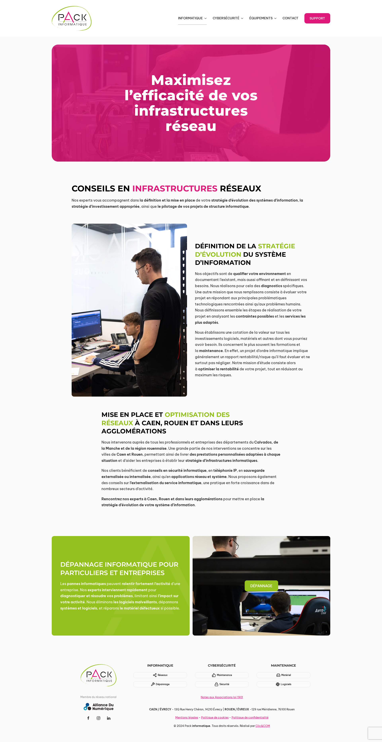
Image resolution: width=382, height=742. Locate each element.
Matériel (286, 675)
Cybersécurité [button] (226, 18)
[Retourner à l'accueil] (72, 18)
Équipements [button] (261, 18)
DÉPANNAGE (261, 586)
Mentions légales (186, 717)
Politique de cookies (215, 717)
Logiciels (286, 684)
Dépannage (163, 684)
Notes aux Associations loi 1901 (222, 697)
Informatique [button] (190, 18)
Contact (290, 18)
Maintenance (224, 675)
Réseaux (163, 675)
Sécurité (224, 684)
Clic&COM (262, 726)
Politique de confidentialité (250, 717)
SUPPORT (317, 18)
